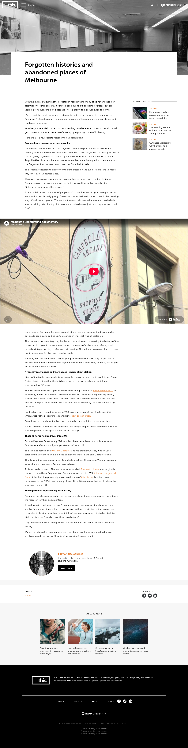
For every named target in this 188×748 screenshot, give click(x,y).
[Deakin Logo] (173, 5)
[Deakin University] (94, 713)
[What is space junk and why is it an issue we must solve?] (135, 643)
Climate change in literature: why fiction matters (105, 651)
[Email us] (155, 595)
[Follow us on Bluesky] (150, 597)
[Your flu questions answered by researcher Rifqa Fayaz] (52, 643)
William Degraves (61, 450)
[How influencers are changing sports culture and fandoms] (80, 643)
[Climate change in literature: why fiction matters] (107, 643)
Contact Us (78, 701)
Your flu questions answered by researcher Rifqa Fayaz (51, 651)
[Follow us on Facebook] (144, 595)
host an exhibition (81, 415)
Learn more (66, 568)
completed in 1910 (103, 390)
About (61, 701)
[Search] (152, 5)
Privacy (95, 701)
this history (87, 477)
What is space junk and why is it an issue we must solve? (135, 651)
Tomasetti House (90, 469)
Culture (153, 109)
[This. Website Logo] (10, 5)
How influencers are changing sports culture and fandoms (79, 651)
